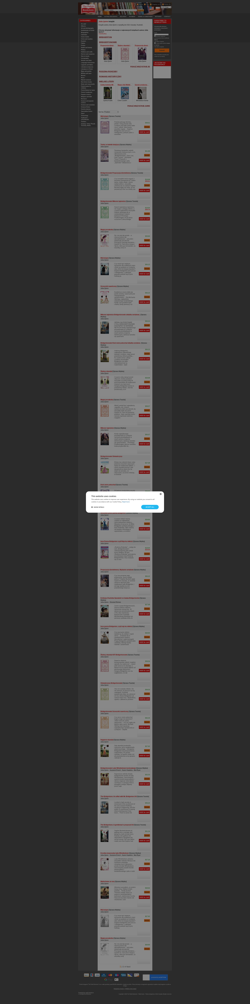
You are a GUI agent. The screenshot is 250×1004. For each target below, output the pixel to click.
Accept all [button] (150, 507)
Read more (126, 502)
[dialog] (125, 502)
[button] (97, 507)
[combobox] (161, 494)
